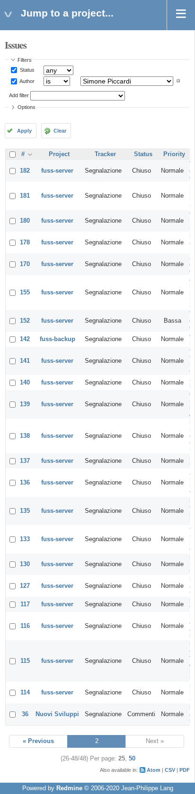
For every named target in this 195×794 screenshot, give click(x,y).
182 (25, 170)
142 (25, 339)
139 (25, 404)
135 (25, 511)
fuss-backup (57, 339)
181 (25, 195)
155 (25, 292)
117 (25, 604)
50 (132, 758)
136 (25, 482)
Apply (24, 131)
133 (25, 539)
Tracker (105, 154)
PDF (184, 770)
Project (59, 154)
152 (25, 321)
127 (25, 586)
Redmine (69, 788)
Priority (174, 154)
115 (25, 661)
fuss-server (57, 170)
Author (26, 81)
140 (25, 382)
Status (26, 70)
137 (25, 461)
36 (25, 714)
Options (26, 107)
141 (25, 361)
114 (25, 692)
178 (25, 242)
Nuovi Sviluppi (57, 714)
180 (25, 220)
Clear (59, 131)
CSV (170, 770)
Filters (25, 60)
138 (25, 436)
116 (25, 626)
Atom (153, 770)
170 (25, 264)
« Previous (38, 741)
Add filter (19, 95)
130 (25, 564)
